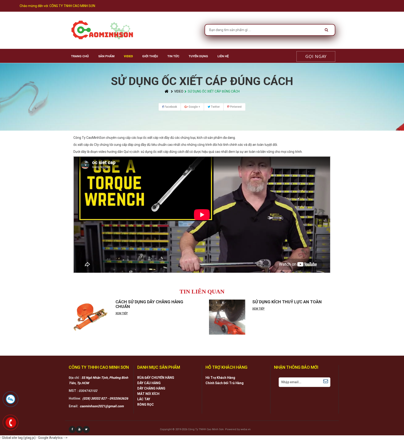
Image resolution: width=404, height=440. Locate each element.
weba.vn (246, 429)
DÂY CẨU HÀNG (149, 383)
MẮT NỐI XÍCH (148, 394)
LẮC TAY (143, 399)
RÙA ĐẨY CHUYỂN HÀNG (155, 377)
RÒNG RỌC (145, 404)
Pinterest (235, 106)
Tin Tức (173, 56)
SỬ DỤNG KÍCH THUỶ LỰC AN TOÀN (287, 301)
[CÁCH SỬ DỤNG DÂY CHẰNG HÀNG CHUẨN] (90, 317)
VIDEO (128, 56)
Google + (194, 106)
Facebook (170, 106)
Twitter (215, 106)
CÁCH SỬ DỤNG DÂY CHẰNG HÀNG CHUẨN (149, 304)
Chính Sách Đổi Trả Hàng (225, 383)
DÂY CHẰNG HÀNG (151, 388)
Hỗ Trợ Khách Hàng (220, 377)
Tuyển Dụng (198, 56)
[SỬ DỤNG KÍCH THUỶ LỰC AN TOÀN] (227, 317)
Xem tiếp (121, 313)
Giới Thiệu (150, 56)
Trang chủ (80, 56)
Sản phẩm (106, 56)
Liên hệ (223, 56)
